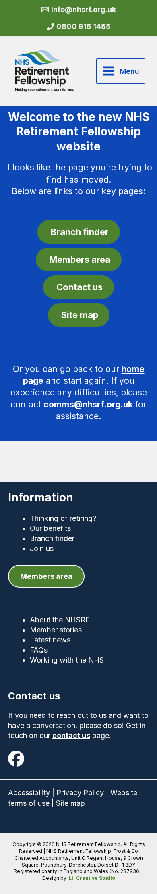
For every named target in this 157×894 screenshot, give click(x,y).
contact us (71, 735)
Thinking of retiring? (63, 518)
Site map (70, 803)
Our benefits (50, 528)
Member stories (56, 630)
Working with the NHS (67, 660)
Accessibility (29, 792)
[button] (46, 576)
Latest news (50, 640)
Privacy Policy (80, 792)
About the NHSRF (60, 619)
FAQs (39, 650)
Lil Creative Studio (92, 878)
